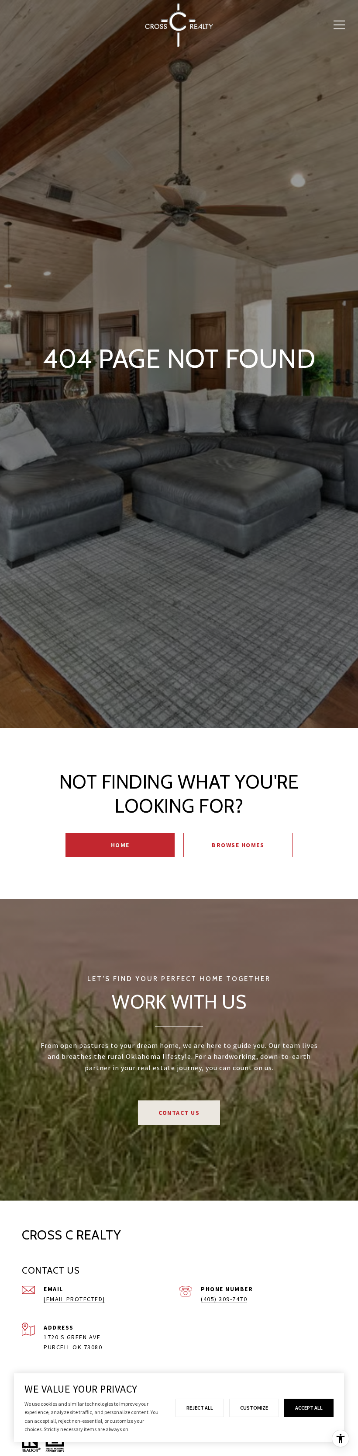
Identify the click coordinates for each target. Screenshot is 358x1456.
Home (120, 845)
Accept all (309, 1407)
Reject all (199, 1407)
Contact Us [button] (179, 1113)
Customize (254, 1407)
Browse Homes (238, 845)
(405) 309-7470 (224, 1299)
